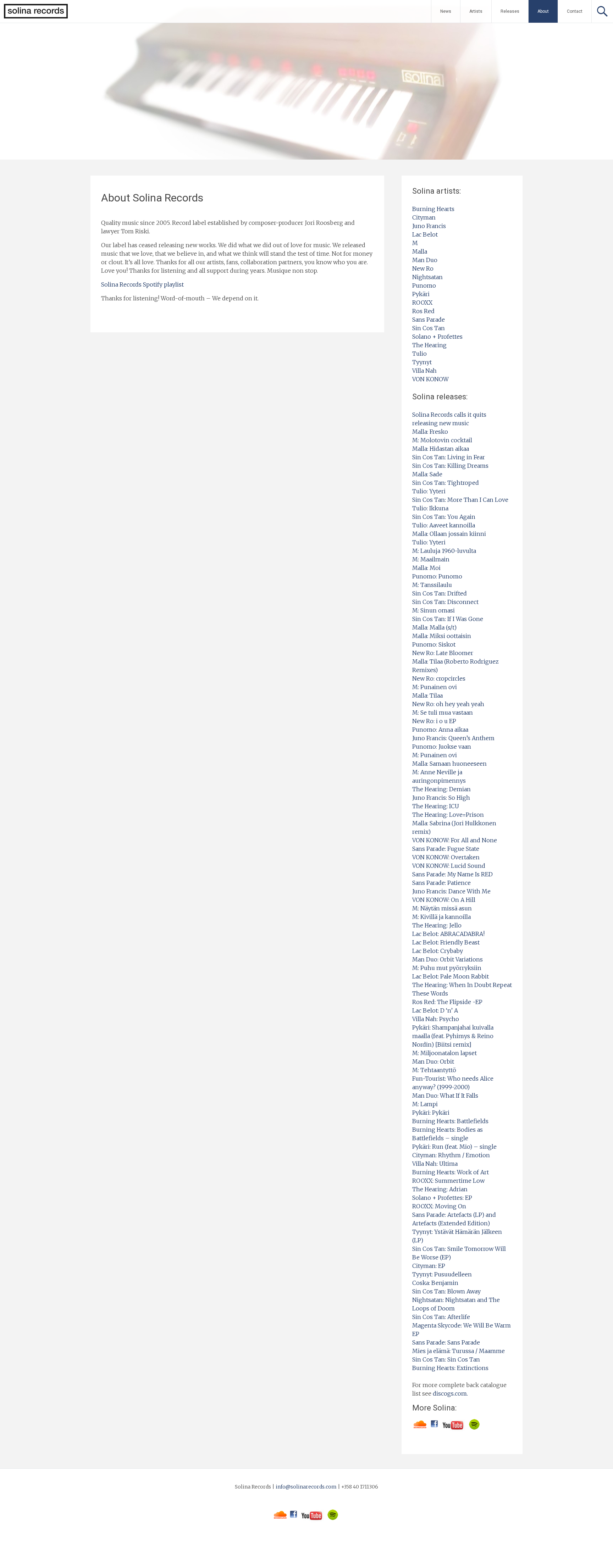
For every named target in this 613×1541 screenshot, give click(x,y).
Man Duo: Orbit (433, 1061)
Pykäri (421, 294)
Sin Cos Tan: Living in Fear (448, 457)
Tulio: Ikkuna (430, 508)
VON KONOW (430, 379)
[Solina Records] (34, 16)
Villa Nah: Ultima (435, 1163)
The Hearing (429, 345)
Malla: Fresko (430, 431)
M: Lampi (425, 1104)
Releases (510, 11)
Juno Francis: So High (441, 797)
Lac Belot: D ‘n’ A (435, 1010)
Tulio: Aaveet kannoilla (443, 525)
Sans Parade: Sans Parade (446, 1342)
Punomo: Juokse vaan (441, 746)
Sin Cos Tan (428, 328)
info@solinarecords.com (306, 1487)
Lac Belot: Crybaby (437, 950)
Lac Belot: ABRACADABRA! (448, 933)
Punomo (424, 285)
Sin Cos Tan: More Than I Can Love (460, 499)
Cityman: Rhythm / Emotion (451, 1155)
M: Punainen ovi (434, 687)
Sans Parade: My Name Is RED (452, 874)
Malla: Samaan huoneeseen (449, 763)
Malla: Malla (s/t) (434, 627)
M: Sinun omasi (433, 610)
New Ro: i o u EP (434, 721)
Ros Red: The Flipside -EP (447, 1001)
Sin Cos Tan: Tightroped (445, 482)
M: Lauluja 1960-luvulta (444, 550)
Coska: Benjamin (435, 1282)
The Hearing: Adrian (440, 1189)
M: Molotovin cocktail (442, 440)
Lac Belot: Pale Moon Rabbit (450, 976)
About (543, 11)
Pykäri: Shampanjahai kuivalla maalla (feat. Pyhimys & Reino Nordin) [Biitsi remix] (452, 1036)
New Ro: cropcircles (438, 678)
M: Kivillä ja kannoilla (441, 916)
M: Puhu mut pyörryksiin (446, 967)
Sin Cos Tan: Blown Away (446, 1291)
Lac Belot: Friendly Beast (446, 942)
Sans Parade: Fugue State (445, 848)
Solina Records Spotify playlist (142, 284)
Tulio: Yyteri (429, 491)
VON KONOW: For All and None (454, 840)
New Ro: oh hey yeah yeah (448, 704)
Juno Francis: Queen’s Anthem (453, 738)
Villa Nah (424, 370)
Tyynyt (422, 362)
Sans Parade (428, 319)
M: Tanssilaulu (432, 584)
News (445, 11)
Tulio (419, 353)
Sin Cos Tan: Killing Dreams (450, 465)
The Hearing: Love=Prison (448, 814)
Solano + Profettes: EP (442, 1197)
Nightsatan (427, 277)
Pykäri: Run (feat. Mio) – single (454, 1146)
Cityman (424, 217)
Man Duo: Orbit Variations (447, 959)
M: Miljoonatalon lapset (444, 1053)
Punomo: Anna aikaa (440, 729)
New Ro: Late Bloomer (442, 652)
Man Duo (424, 260)
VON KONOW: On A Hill (443, 899)
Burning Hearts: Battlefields (450, 1121)
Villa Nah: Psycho (435, 1018)
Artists (475, 11)
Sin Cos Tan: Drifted (439, 593)
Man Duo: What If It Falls (445, 1095)
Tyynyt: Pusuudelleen (442, 1274)
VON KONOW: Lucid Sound (448, 865)
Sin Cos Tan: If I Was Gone (447, 618)
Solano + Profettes (437, 336)
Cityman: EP (428, 1265)
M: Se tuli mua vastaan (442, 712)
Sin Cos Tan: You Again (443, 516)
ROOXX (422, 302)
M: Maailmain (430, 559)
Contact (574, 11)
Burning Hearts (433, 208)
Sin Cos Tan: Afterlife (441, 1316)
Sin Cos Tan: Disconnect (445, 601)
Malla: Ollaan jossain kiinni (449, 533)
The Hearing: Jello (437, 925)
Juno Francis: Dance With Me (451, 891)
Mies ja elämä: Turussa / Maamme (458, 1350)
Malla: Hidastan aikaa (440, 448)
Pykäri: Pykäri (430, 1112)
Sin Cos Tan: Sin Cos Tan (446, 1359)
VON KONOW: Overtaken (446, 857)
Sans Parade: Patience (441, 882)
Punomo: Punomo (437, 576)
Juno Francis (429, 225)
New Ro (422, 268)
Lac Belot (425, 234)
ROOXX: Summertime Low (448, 1180)
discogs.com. (450, 1393)
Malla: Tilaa (427, 695)
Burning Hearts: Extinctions (450, 1367)
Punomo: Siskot (433, 644)
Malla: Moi (426, 567)
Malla (419, 251)
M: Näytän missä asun (442, 908)
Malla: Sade (427, 474)
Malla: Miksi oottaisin (441, 635)
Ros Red (423, 311)
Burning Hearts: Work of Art (450, 1172)
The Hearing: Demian (441, 789)
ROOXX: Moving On (439, 1206)
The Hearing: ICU (435, 806)
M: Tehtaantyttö (434, 1070)
